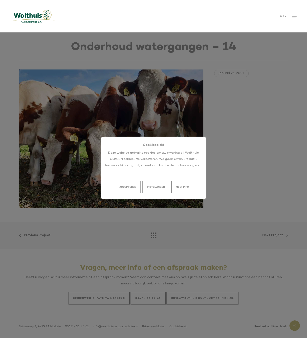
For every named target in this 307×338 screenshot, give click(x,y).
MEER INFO (182, 187)
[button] (288, 16)
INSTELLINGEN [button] (156, 187)
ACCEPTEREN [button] (127, 187)
